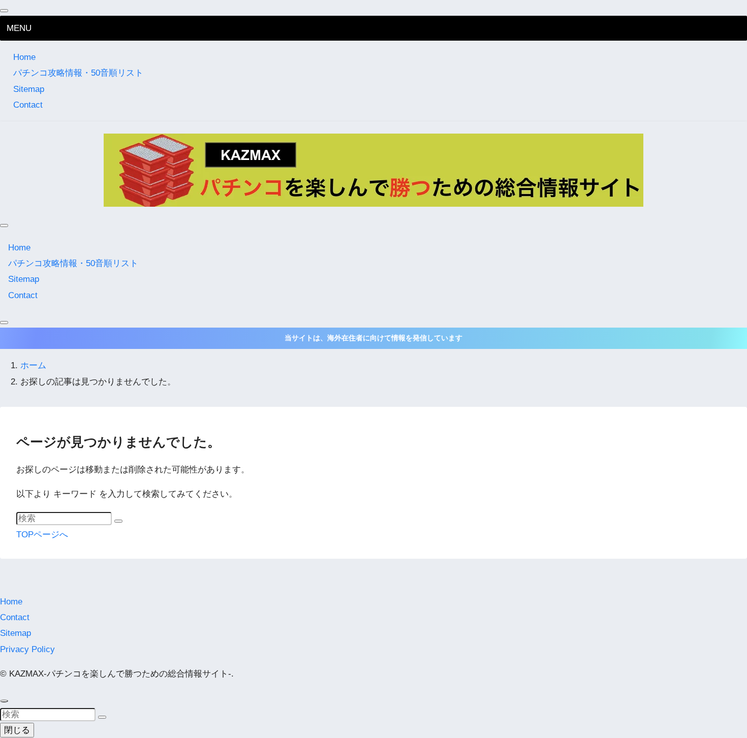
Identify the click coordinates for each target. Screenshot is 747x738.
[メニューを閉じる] (4, 10)
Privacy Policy (27, 649)
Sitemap (28, 89)
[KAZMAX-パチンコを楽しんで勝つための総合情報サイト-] (373, 170)
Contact (28, 105)
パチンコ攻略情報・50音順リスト (78, 73)
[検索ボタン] (4, 322)
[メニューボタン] (4, 225)
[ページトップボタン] (4, 700)
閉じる (17, 730)
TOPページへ (42, 534)
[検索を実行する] (118, 521)
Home (24, 57)
